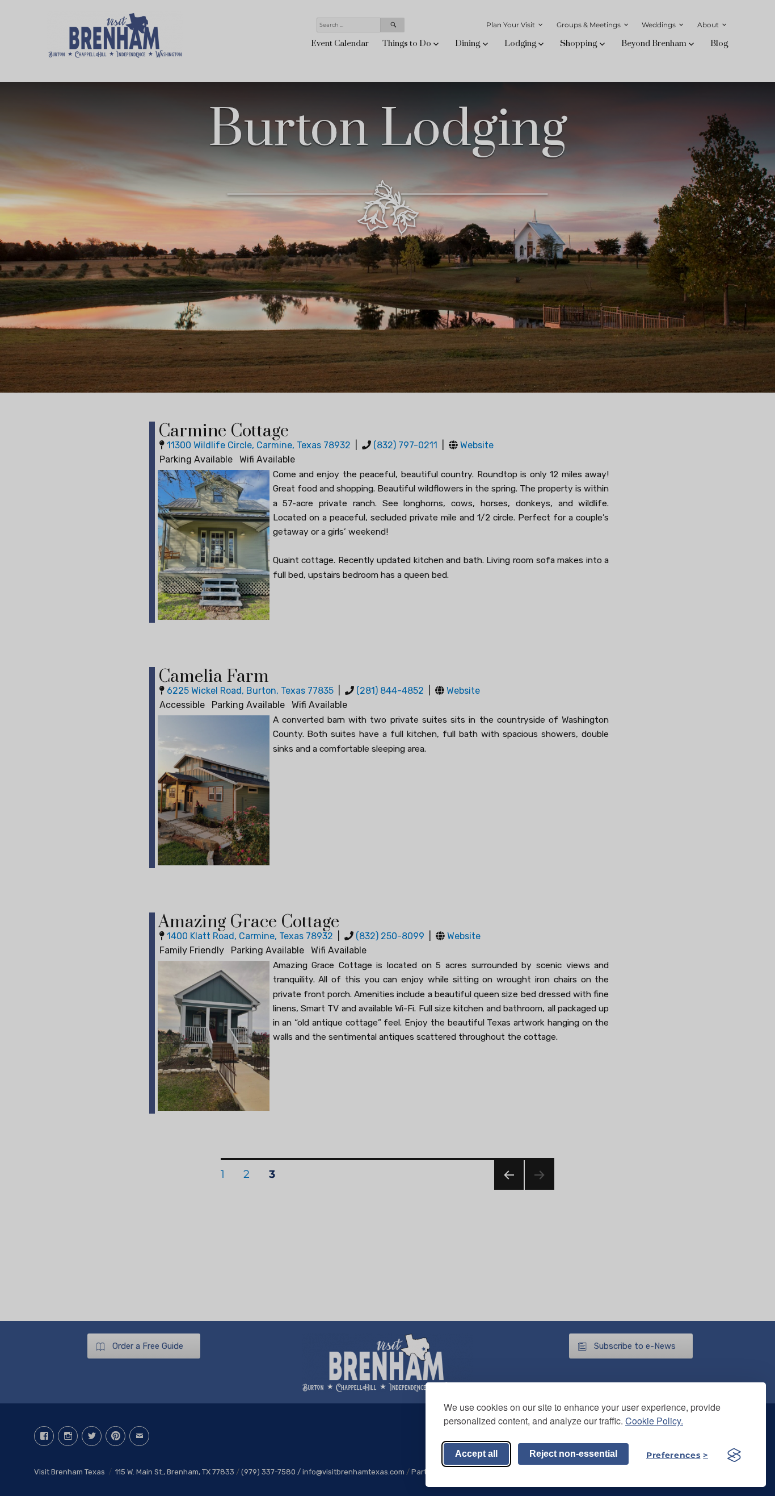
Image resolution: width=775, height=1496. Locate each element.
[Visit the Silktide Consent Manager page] (734, 1455)
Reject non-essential (573, 1454)
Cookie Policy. (654, 1420)
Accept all (476, 1454)
